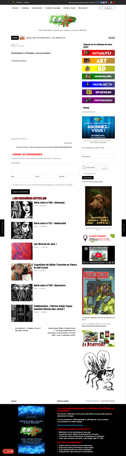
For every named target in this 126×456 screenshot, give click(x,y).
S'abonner (19, 2)
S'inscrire (85, 182)
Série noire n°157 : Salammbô (50, 223)
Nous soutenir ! (83, 8)
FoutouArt (13, 46)
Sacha (35, 270)
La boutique (25, 8)
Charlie (35, 205)
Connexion (26, 2)
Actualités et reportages (52, 8)
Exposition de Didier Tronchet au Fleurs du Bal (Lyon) (55, 266)
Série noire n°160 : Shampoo (49, 202)
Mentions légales (63, 401)
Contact (13, 401)
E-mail (37, 176)
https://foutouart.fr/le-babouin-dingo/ (94, 326)
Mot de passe (86, 156)
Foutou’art (15, 8)
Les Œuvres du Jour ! (45, 244)
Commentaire (16, 163)
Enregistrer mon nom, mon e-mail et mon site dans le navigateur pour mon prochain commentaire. (43, 185)
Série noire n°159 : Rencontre (50, 285)
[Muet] (110, 262)
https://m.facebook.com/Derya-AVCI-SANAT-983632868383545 (51, 147)
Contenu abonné (37, 8)
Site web (61, 176)
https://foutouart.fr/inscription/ (98, 142)
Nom (13, 176)
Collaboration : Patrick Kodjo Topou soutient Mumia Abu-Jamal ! (53, 308)
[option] (64, 38)
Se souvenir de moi (90, 173)
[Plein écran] (112, 262)
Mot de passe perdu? (96, 182)
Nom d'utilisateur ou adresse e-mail (93, 148)
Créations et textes (69, 8)
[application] (98, 255)
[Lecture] (84, 262)
